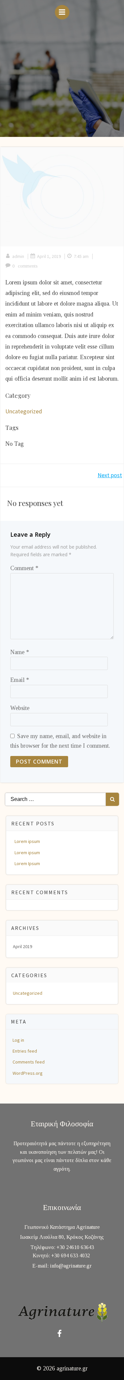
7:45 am (81, 256)
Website (19, 708)
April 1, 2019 (49, 256)
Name (19, 652)
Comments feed (29, 1062)
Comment (24, 568)
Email (19, 680)
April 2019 (22, 946)
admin (18, 256)
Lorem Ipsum (27, 863)
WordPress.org (28, 1073)
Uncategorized (23, 411)
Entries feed (25, 1051)
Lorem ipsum (27, 841)
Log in (18, 1040)
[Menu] (62, 12)
